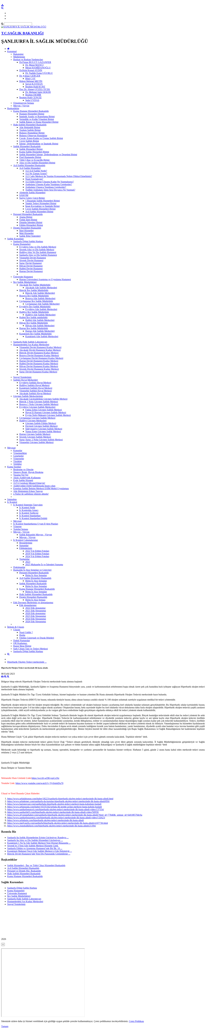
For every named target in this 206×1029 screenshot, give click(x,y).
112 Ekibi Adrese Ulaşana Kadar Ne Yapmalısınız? (49, 181)
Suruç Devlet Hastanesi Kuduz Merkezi (38, 371)
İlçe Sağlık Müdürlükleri (24, 282)
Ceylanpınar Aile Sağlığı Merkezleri (42, 304)
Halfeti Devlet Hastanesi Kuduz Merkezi (38, 363)
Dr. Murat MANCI (34, 65)
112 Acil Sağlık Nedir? (36, 171)
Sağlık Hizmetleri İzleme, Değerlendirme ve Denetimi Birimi (48, 154)
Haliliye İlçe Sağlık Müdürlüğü (34, 312)
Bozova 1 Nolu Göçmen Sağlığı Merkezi (38, 404)
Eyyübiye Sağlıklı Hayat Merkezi (35, 382)
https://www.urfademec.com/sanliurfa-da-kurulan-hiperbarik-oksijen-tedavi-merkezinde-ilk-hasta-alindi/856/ (58, 801)
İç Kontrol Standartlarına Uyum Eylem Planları (35, 523)
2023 (27, 562)
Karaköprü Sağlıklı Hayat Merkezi (35, 388)
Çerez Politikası (136, 1021)
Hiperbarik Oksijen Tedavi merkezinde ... (27, 662)
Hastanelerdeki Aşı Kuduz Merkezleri (31, 344)
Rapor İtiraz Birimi (22, 646)
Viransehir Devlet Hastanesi (32, 257)
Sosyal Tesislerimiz (22, 377)
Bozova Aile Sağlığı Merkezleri (40, 298)
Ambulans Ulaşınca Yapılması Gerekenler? (45, 187)
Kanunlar (17, 450)
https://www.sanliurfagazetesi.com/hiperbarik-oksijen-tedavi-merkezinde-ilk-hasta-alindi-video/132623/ (56, 817)
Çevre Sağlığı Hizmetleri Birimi (40, 209)
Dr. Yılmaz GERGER (29, 76)
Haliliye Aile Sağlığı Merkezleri (40, 314)
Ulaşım (16, 629)
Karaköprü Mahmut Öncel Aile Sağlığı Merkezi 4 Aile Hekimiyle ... (39, 851)
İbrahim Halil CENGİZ (30, 97)
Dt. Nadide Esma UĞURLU (39, 73)
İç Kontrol (12, 502)
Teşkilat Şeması (20, 529)
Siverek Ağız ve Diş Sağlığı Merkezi (36, 249)
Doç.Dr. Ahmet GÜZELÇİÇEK (34, 89)
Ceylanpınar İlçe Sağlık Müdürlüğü (36, 301)
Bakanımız (18, 54)
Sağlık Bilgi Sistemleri (30, 236)
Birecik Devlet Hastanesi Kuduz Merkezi (39, 352)
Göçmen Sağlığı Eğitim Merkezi (40, 423)
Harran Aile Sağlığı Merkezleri (40, 331)
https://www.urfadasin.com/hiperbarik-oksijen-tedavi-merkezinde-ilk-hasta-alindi (45, 820)
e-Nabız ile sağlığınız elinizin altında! (31, 494)
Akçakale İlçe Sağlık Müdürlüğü (34, 285)
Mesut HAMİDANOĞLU (38, 67)
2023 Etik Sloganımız (35, 616)
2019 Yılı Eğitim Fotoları (37, 553)
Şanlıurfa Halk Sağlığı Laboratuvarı (30, 342)
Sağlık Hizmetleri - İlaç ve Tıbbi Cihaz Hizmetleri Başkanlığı (36, 865)
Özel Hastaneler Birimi (30, 157)
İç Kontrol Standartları (30, 515)
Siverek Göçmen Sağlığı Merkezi (35, 437)
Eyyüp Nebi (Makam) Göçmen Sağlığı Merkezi (48, 415)
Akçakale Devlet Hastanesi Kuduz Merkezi (40, 350)
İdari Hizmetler (26, 230)
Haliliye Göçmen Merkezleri (32, 420)
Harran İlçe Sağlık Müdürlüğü (33, 328)
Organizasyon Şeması (23, 103)
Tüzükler (17, 461)
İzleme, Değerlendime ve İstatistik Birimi (38, 143)
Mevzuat (11, 447)
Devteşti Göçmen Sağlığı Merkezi (41, 426)
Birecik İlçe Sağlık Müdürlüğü (33, 290)
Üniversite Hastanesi (23, 276)
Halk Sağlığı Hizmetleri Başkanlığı (29, 124)
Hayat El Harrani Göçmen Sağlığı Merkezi (45, 412)
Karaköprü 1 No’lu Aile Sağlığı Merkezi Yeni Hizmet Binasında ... (39, 843)
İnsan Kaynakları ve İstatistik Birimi (42, 206)
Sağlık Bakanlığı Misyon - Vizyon (35, 534)
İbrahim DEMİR (33, 95)
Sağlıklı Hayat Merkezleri (25, 380)
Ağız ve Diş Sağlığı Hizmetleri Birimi (37, 162)
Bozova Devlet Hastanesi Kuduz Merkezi (39, 355)
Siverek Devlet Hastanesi (31, 260)
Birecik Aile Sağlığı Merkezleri (40, 293)
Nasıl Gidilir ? (26, 632)
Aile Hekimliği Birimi (29, 127)
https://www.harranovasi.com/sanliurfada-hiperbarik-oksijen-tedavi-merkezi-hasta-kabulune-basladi (54, 804)
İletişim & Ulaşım (15, 627)
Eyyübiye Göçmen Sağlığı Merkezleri (37, 407)
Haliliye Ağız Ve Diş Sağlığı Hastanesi (37, 252)
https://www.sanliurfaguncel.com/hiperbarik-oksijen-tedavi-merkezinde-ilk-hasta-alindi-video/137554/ (55, 809)
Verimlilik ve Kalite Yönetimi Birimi (36, 119)
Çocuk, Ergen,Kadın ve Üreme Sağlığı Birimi (41, 138)
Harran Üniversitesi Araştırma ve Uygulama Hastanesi (45, 279)
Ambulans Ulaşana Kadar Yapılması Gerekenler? (48, 184)
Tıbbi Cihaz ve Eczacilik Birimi (34, 160)
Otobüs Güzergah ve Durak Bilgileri (36, 638)
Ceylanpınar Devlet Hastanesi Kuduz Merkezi (41, 358)
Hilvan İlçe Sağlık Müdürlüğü (33, 323)
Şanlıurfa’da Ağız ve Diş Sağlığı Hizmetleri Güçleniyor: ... (35, 840)
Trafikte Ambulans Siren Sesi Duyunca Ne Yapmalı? (50, 190)
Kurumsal (12, 51)
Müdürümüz (19, 57)
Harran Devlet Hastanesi (31, 271)
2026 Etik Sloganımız (35, 621)
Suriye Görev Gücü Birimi (32, 198)
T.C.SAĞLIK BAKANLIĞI (22, 33)
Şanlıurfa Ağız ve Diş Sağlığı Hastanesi (38, 255)
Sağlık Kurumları (15, 238)
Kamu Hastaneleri (21, 244)
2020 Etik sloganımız (35, 613)
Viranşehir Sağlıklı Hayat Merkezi (35, 390)
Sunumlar (24, 545)
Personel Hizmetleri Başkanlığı (28, 214)
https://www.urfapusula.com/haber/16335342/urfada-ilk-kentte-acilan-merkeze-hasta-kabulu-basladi (54, 806)
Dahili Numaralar (21, 640)
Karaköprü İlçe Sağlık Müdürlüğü (35, 333)
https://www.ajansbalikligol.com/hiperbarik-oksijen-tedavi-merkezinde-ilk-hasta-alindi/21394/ (51, 825)
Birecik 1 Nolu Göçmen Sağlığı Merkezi (38, 401)
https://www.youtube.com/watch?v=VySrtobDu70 (39, 783)
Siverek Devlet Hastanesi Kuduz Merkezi (39, 369)
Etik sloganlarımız (27, 605)
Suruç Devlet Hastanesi (30, 263)
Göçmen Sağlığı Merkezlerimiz (28, 396)
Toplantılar (24, 559)
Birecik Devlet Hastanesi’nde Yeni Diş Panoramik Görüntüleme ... (38, 854)
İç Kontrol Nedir (27, 507)
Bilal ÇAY (30, 78)
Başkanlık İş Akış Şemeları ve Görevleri (32, 570)
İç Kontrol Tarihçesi (28, 513)
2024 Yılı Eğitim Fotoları (37, 556)
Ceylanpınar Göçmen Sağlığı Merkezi (37, 418)
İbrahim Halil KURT (35, 86)
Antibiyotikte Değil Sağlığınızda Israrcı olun (34, 485)
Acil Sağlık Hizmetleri (30, 168)
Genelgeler (18, 456)
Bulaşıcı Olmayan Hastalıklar (33, 135)
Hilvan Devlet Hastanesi (31, 266)
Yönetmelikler (20, 453)
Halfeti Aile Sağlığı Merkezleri (39, 320)
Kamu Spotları (14, 466)
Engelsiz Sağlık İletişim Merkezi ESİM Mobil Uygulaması (41, 488)
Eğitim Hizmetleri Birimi (31, 225)
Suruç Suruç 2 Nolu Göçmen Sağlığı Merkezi (41, 439)
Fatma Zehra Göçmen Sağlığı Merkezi (43, 409)
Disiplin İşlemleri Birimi (30, 222)
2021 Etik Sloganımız (35, 610)
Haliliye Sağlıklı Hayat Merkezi (34, 385)
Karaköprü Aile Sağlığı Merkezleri (41, 336)
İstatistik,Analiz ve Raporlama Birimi (37, 116)
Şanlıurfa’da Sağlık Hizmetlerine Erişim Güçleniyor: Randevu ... (38, 837)
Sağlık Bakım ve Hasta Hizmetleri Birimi (38, 122)
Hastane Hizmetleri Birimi (31, 114)
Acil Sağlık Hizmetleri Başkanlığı (29, 165)
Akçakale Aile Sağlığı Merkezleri (41, 287)
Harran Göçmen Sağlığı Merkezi (34, 434)
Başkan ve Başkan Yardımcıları (28, 59)
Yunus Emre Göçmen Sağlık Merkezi (43, 431)
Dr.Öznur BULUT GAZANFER (35, 62)
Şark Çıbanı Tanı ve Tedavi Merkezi (30, 648)
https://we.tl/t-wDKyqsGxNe (45, 778)
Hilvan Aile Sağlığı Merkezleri (39, 325)
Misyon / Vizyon (21, 105)
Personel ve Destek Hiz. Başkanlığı (24, 871)
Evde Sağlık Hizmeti (23, 480)
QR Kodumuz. (20, 643)
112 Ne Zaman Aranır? (36, 173)
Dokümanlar (19, 567)
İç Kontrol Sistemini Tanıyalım (28, 504)
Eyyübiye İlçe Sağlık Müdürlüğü (35, 306)
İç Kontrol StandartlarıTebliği (33, 518)
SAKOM (23, 195)
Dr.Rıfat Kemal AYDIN (30, 70)
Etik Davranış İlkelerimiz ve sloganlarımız (33, 602)
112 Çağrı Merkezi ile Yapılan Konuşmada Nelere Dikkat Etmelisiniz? (58, 176)
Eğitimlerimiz (25, 548)
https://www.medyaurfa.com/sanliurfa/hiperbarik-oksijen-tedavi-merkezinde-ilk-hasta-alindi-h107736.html (57, 823)
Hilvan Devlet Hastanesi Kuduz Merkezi (38, 366)
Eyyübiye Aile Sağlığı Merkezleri (41, 309)
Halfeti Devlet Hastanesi (31, 268)
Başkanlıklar (13, 108)
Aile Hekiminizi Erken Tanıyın (28, 491)
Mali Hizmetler (26, 233)
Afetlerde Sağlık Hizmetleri (32, 192)
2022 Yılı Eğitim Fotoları (37, 551)
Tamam (4, 1026)
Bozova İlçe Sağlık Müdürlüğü (34, 295)
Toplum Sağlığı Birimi (30, 130)
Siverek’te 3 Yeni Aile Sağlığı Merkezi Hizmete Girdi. (33, 845)
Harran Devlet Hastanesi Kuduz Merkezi (38, 361)
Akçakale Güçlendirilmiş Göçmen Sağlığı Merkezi (43, 399)
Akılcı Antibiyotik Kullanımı (27, 477)
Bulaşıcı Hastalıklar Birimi (31, 133)
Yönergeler (18, 458)
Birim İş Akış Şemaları (36, 575)
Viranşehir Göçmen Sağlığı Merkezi (36, 442)
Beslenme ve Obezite (23, 469)
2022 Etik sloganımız (35, 608)
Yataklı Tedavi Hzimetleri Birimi (40, 203)
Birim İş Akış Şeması (35, 600)
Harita (22, 635)
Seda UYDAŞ (32, 100)
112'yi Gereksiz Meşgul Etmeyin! (29, 483)
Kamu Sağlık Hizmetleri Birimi (34, 152)
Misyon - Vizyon (21, 532)
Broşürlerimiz (25, 542)
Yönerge (17, 526)
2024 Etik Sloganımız (35, 619)
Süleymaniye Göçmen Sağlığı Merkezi (43, 428)
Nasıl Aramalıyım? (34, 179)
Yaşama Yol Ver (20, 475)
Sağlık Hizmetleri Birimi (31, 149)
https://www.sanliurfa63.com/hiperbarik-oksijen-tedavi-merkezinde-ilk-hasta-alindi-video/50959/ (53, 812)
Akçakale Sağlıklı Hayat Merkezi (35, 393)
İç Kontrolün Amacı (28, 510)
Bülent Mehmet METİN (30, 81)
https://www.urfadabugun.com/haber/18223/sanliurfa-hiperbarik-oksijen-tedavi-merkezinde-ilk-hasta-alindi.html (60, 798)
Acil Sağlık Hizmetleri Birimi (39, 211)
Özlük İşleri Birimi (28, 219)
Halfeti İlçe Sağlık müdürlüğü (33, 317)
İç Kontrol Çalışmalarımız (25, 540)
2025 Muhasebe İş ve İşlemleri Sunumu (44, 564)
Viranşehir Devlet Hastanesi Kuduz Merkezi (40, 347)
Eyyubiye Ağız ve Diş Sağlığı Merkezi (37, 247)
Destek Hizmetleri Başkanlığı (27, 228)
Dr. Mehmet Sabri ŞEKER (38, 92)
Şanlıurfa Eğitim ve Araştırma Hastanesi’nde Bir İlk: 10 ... (34, 848)
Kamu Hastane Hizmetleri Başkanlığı (31, 111)
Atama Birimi (25, 217)
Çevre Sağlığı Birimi (29, 141)
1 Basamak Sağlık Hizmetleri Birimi (42, 200)
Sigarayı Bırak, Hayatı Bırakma (28, 472)
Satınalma (12, 499)
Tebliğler (17, 464)
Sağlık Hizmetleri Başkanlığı (27, 146)
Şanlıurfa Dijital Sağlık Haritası (28, 241)
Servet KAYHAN (34, 84)
